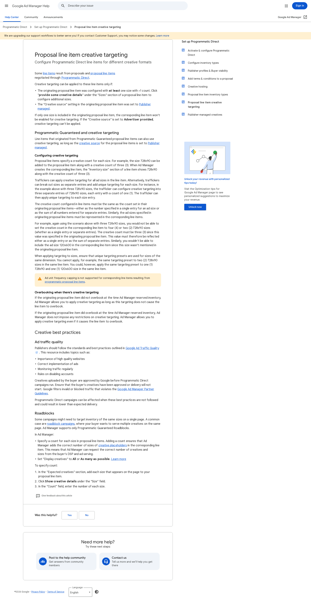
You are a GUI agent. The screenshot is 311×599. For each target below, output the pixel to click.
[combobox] (128, 6)
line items (49, 73)
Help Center (12, 17)
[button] (6, 5)
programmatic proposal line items (65, 281)
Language (77, 587)
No (86, 515)
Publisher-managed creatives (205, 114)
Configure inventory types (203, 62)
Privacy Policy (38, 591)
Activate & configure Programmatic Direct (208, 53)
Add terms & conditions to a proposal (210, 78)
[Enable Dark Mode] (96, 591)
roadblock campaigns (61, 424)
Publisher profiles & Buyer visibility (208, 70)
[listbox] (80, 592)
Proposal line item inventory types (208, 94)
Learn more (162, 35)
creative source (89, 143)
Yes (69, 515)
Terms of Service (55, 591)
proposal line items (103, 73)
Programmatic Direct (75, 78)
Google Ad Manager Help (30, 6)
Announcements (53, 17)
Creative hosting (198, 86)
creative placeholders (112, 445)
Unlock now (195, 206)
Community (31, 17)
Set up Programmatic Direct (200, 41)
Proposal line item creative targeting (205, 104)
